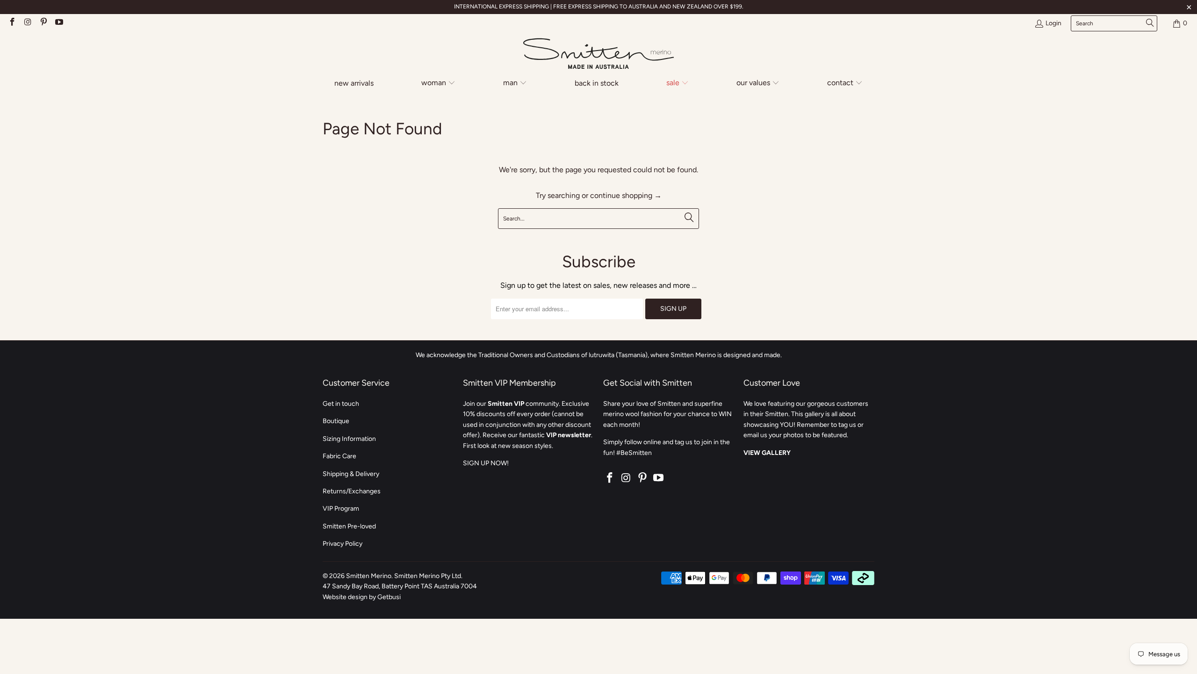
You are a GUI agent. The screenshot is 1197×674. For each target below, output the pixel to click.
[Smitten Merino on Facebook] (11, 23)
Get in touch (341, 404)
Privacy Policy (342, 544)
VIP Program (341, 509)
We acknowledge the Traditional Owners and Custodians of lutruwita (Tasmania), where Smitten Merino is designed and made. (599, 355)
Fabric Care (339, 456)
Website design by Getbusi (362, 597)
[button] (438, 83)
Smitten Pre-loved (349, 526)
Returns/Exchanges (352, 491)
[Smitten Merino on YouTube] (59, 23)
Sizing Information (349, 439)
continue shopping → (626, 195)
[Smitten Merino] (598, 54)
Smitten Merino (368, 576)
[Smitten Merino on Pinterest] (43, 23)
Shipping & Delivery (351, 474)
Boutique (336, 421)
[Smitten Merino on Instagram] (27, 23)
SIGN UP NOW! (486, 463)
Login (1053, 23)
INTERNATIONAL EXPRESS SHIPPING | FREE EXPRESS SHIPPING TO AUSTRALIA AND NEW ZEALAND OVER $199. (598, 6)
